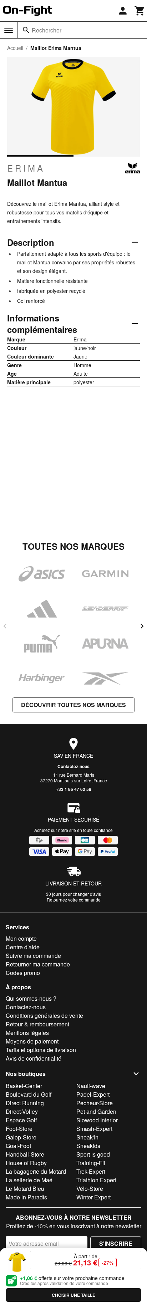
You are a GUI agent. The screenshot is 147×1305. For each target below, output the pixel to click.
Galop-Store (21, 1137)
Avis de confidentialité (33, 1058)
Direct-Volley (22, 1111)
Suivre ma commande (33, 955)
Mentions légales (27, 1033)
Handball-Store (25, 1154)
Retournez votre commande (74, 900)
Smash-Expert (94, 1128)
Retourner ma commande (38, 964)
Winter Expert (93, 1197)
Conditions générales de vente (44, 1015)
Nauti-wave (90, 1086)
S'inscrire (115, 1243)
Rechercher (46, 30)
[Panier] (140, 10)
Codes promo (23, 973)
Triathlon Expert (96, 1180)
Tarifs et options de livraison (41, 1050)
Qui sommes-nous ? (31, 998)
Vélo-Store (89, 1188)
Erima (26, 168)
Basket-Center (24, 1086)
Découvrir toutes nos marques (73, 705)
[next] (142, 626)
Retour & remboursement (37, 1024)
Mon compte (21, 938)
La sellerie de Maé (29, 1180)
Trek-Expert (90, 1171)
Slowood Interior (97, 1120)
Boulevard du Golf (28, 1094)
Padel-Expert (93, 1094)
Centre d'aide (23, 947)
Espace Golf (21, 1120)
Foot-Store (19, 1128)
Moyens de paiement (32, 1041)
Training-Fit (90, 1163)
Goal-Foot (18, 1146)
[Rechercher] (26, 30)
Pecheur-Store (94, 1103)
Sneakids (88, 1146)
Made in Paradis (26, 1197)
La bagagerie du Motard (36, 1171)
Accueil (15, 47)
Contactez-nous (73, 766)
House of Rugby (26, 1163)
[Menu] (8, 30)
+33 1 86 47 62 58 (73, 789)
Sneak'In (87, 1137)
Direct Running (25, 1103)
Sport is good (93, 1154)
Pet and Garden (96, 1111)
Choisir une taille (73, 1295)
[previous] (5, 626)
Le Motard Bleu (25, 1188)
